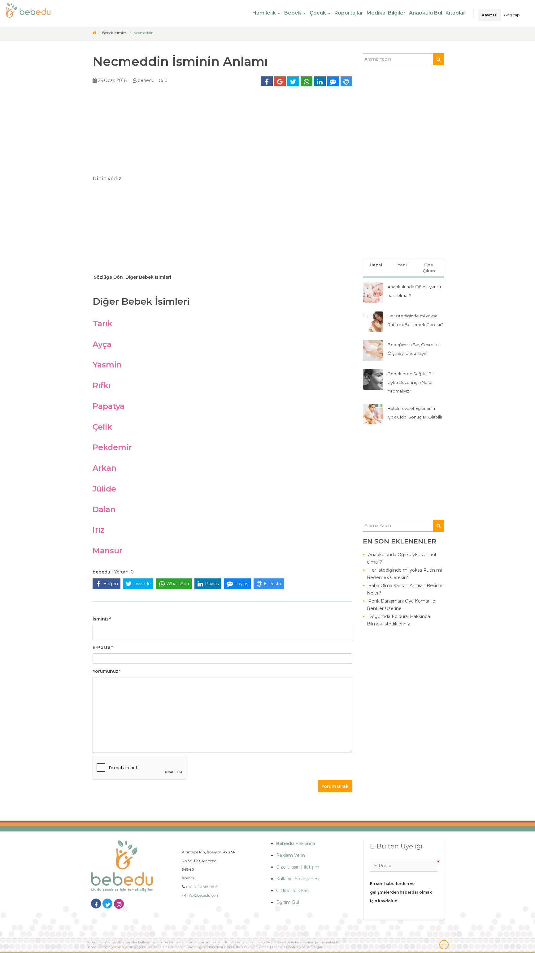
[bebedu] (94, 32)
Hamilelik (264, 13)
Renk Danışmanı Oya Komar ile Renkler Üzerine (401, 604)
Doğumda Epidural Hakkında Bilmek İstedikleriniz (398, 620)
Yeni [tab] (402, 264)
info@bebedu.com (203, 895)
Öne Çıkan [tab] (429, 267)
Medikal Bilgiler (386, 13)
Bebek (292, 13)
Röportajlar (348, 13)
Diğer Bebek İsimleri (147, 277)
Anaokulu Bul (425, 13)
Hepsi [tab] (376, 264)
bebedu (145, 80)
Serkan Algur (312, 947)
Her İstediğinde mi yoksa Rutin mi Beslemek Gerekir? (404, 573)
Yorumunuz (106, 671)
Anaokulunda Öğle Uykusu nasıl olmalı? (401, 558)
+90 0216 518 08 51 (202, 886)
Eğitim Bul (287, 902)
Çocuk (318, 13)
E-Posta (102, 647)
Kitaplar (455, 13)
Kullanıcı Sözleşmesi (297, 879)
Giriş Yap (512, 14)
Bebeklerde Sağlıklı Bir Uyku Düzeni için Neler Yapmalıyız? (411, 382)
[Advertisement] (222, 133)
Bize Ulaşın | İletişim (297, 867)
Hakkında (295, 843)
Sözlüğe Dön (108, 277)
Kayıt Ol (490, 15)
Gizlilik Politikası (292, 890)
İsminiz (102, 619)
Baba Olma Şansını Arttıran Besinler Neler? (405, 589)
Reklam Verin (290, 855)
